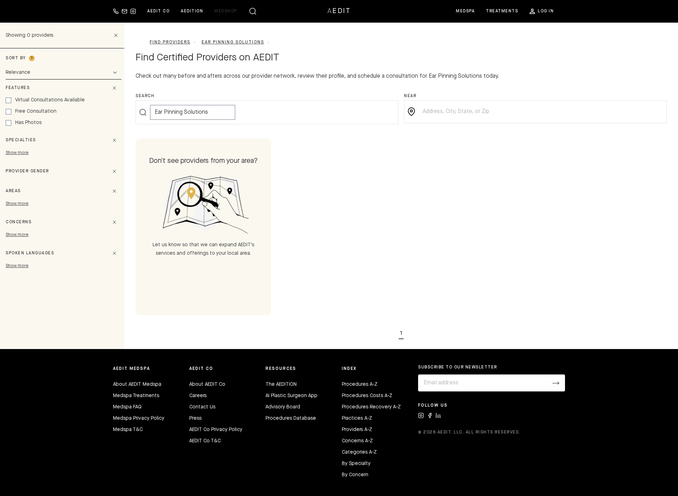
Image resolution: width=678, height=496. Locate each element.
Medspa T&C (128, 429)
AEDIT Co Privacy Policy (215, 429)
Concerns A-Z (357, 440)
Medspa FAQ (127, 407)
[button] (401, 332)
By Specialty (356, 463)
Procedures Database (291, 418)
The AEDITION (281, 384)
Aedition (192, 11)
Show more (17, 153)
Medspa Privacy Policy (138, 418)
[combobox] (541, 112)
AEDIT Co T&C (205, 440)
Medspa (465, 11)
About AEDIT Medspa (137, 384)
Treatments (502, 11)
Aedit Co (158, 11)
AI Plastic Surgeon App (291, 395)
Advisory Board (283, 407)
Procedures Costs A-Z (367, 395)
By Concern (355, 474)
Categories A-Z (359, 452)
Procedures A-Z (359, 384)
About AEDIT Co (207, 384)
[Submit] (556, 382)
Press (195, 418)
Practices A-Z (357, 418)
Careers (198, 395)
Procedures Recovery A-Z (371, 407)
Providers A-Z (357, 429)
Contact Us (202, 407)
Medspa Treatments (136, 395)
